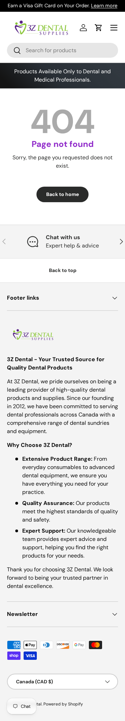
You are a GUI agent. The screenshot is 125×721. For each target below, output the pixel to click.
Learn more (104, 5)
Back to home (62, 194)
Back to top (62, 270)
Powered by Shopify (63, 704)
